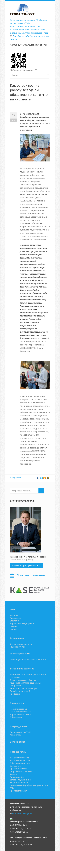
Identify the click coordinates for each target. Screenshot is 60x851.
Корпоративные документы (22, 623)
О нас (13, 609)
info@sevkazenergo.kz (22, 813)
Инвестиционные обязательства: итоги (28, 659)
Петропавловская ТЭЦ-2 (21, 732)
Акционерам (17, 638)
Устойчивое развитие (22, 668)
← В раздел (15, 477)
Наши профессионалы (20, 711)
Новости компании (19, 709)
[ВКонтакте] (38, 478)
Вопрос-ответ (17, 741)
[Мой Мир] (48, 478)
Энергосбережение (19, 782)
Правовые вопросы (19, 768)
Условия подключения (20, 779)
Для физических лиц (19, 757)
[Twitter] (41, 478)
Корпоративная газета (20, 714)
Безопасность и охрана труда (23, 688)
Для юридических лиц (20, 760)
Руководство (15, 618)
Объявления (16, 717)
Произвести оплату (18, 791)
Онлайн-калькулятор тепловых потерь (29, 32)
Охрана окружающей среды (23, 680)
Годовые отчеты (17, 647)
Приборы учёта (17, 777)
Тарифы (13, 774)
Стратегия (14, 620)
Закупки (13, 626)
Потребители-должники (21, 771)
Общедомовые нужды (20, 763)
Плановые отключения (31, 575)
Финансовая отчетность (21, 644)
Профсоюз (15, 694)
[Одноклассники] (44, 478)
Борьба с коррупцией (20, 691)
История (14, 615)
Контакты (14, 629)
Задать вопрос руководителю (26, 565)
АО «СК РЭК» (15, 735)
